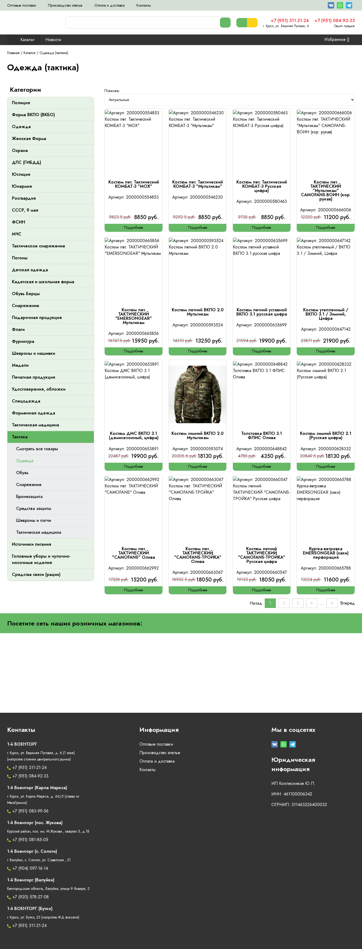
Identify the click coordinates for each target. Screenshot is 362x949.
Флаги (18, 330)
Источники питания (31, 544)
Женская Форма (29, 139)
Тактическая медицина (35, 425)
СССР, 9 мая (25, 210)
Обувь (22, 473)
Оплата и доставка (109, 5)
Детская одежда (30, 270)
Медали (20, 365)
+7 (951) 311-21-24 (29, 768)
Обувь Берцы (26, 294)
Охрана (20, 151)
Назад (256, 603)
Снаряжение (25, 306)
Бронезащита (29, 497)
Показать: (112, 90)
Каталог (27, 40)
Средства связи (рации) (36, 575)
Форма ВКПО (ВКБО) (33, 115)
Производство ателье (65, 5)
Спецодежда (26, 401)
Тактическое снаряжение (38, 246)
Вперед (347, 603)
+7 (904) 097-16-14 (30, 868)
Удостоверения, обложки (38, 389)
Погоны (20, 258)
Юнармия (22, 186)
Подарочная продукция (37, 318)
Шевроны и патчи (33, 520)
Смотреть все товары (37, 449)
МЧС (16, 234)
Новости (53, 40)
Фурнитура (23, 341)
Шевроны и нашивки (33, 353)
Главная (13, 52)
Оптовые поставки (21, 5)
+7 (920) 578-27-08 (30, 897)
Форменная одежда (33, 413)
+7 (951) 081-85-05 (30, 840)
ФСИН (18, 222)
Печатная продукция (33, 377)
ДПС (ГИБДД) (26, 162)
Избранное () (337, 39)
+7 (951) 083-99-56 (30, 811)
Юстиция (21, 174)
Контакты (143, 5)
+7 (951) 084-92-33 (30, 776)
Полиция (21, 103)
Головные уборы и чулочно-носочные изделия (41, 559)
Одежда (21, 127)
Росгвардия (24, 198)
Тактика (20, 437)
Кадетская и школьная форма (43, 282)
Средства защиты (33, 508)
